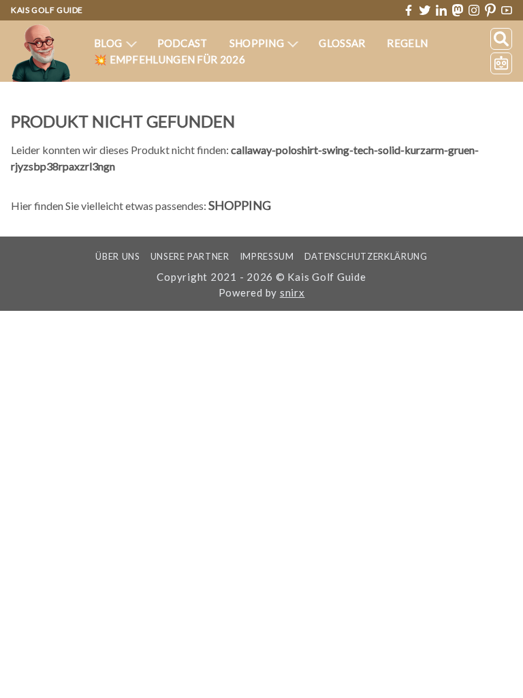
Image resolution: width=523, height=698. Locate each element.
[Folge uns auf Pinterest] (490, 10)
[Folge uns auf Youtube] (506, 10)
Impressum (267, 256)
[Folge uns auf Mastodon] (457, 10)
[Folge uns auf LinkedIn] (441, 10)
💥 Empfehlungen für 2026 (169, 59)
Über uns (117, 256)
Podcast (182, 43)
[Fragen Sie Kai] (501, 63)
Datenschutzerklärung (366, 256)
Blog (109, 43)
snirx (292, 292)
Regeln (407, 43)
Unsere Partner (189, 256)
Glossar (342, 43)
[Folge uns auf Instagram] (474, 10)
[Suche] (501, 39)
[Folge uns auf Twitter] (424, 10)
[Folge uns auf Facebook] (408, 10)
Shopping (258, 43)
